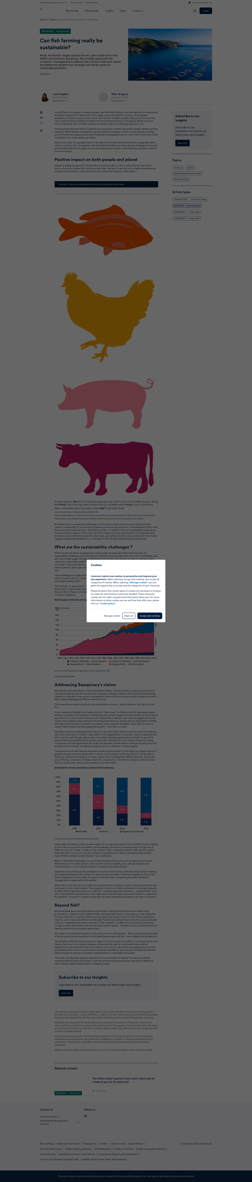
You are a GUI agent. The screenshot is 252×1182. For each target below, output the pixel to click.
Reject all (128, 615)
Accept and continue (150, 615)
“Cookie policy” (107, 603)
